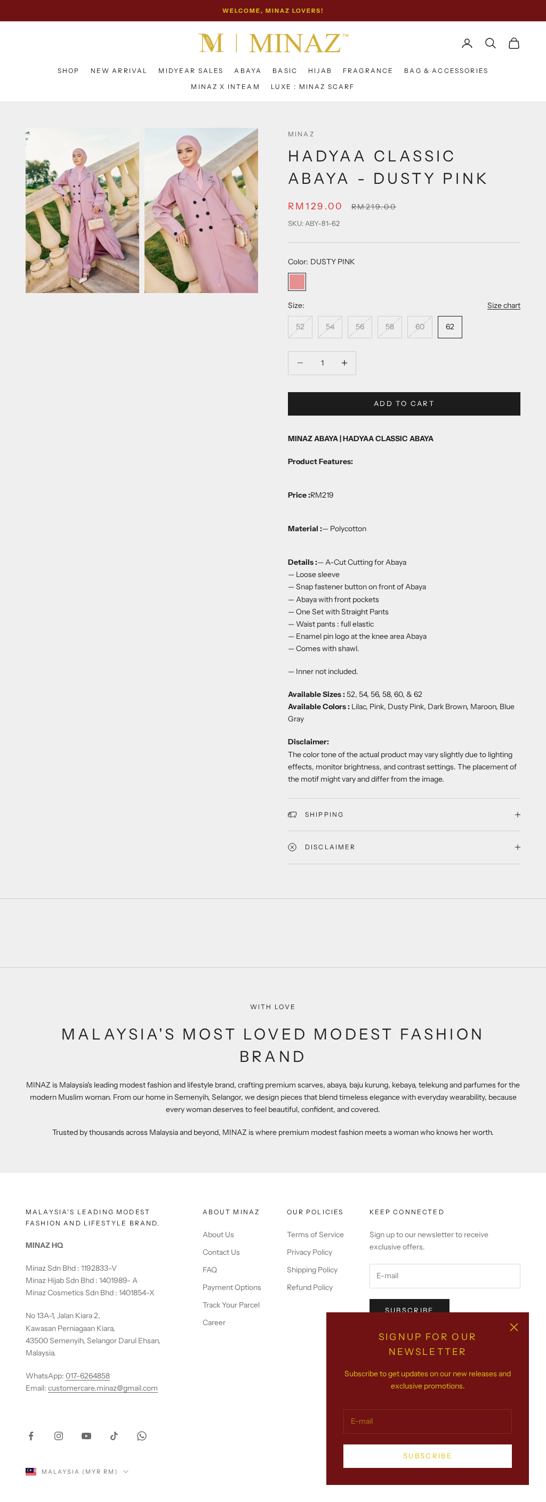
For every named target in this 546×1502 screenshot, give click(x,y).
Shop (69, 71)
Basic (285, 71)
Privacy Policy (309, 1252)
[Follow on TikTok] (114, 1436)
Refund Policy (310, 1287)
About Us (218, 1234)
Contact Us (221, 1252)
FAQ (210, 1269)
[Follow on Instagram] (58, 1436)
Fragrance (368, 71)
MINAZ (301, 134)
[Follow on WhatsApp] (141, 1436)
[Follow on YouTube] (86, 1436)
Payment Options (232, 1287)
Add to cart (404, 403)
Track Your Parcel (231, 1305)
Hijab (320, 71)
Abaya (248, 71)
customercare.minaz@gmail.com (103, 1388)
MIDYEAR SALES (190, 71)
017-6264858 (88, 1376)
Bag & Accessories (446, 71)
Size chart (503, 305)
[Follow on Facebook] (31, 1436)
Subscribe (427, 1455)
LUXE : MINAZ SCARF (313, 87)
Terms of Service (315, 1234)
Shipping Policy (312, 1269)
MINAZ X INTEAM (225, 87)
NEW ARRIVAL (119, 71)
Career (214, 1322)
